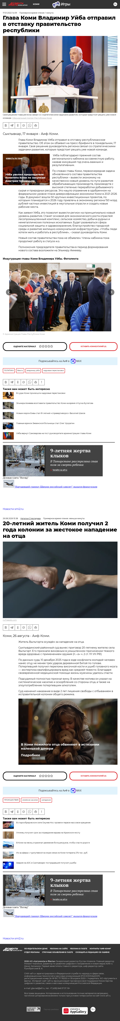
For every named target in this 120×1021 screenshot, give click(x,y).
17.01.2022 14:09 (10, 13)
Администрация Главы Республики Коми (25, 334)
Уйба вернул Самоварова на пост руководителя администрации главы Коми (53, 433)
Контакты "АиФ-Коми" (100, 949)
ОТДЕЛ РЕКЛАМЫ (32, 952)
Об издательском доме (36, 949)
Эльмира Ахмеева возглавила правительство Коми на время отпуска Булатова (54, 403)
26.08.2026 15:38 (10, 518)
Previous (9, 292)
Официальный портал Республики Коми (32, 118)
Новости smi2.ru (13, 509)
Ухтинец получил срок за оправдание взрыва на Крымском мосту (48, 832)
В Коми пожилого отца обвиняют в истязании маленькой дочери (60, 746)
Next (111, 292)
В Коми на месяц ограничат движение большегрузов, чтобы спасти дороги (53, 843)
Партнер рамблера (51, 1009)
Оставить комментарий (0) (93, 346)
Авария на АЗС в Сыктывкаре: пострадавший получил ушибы (46, 863)
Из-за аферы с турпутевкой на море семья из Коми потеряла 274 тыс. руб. (52, 853)
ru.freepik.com (10, 620)
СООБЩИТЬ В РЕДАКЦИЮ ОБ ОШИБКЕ (92, 952)
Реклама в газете (78, 949)
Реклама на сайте (59, 949)
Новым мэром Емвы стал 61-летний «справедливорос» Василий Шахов (50, 413)
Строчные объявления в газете (57, 952)
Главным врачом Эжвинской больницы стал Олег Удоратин (45, 423)
